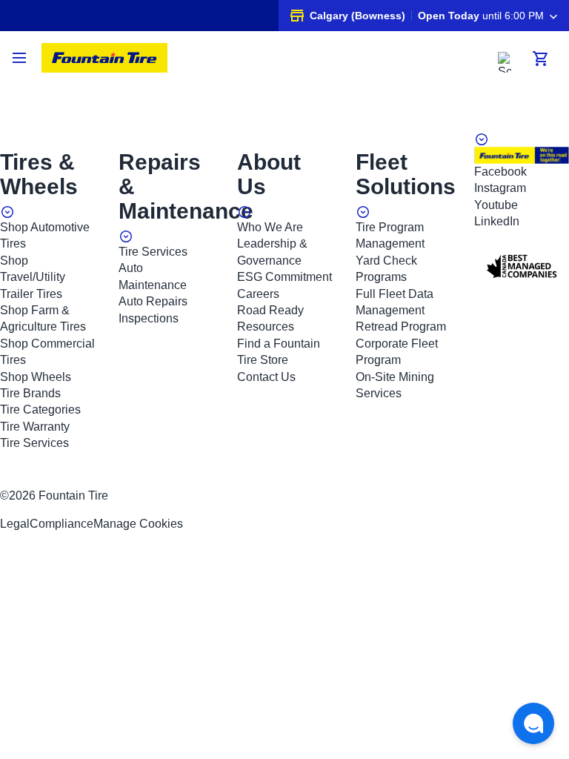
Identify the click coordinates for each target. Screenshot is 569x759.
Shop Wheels (35, 377)
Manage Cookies (138, 523)
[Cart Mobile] (541, 58)
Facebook (500, 171)
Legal (15, 523)
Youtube (496, 205)
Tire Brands (30, 393)
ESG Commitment (284, 277)
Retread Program (401, 326)
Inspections (149, 318)
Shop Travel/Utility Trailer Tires (32, 277)
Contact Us (266, 377)
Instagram (500, 188)
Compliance (61, 523)
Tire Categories (40, 409)
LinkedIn (496, 221)
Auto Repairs (153, 301)
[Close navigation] (21, 58)
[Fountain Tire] (104, 58)
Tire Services (34, 443)
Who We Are (270, 227)
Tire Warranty (35, 426)
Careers (258, 294)
